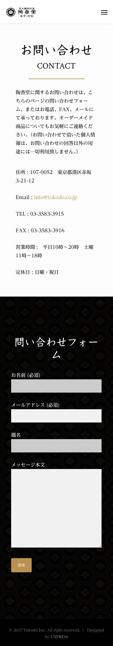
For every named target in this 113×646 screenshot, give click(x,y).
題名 (16, 434)
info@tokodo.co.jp (55, 197)
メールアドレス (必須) (35, 405)
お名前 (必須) (25, 375)
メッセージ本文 (28, 464)
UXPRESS (59, 636)
